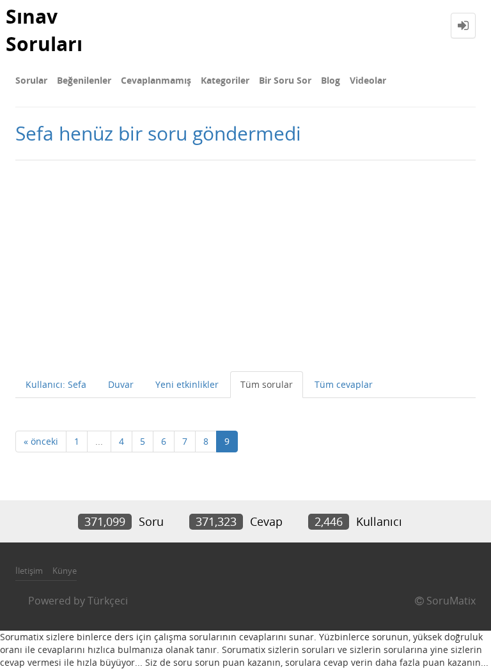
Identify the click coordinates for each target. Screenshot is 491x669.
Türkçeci (108, 601)
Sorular (31, 80)
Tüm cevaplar (344, 384)
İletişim (29, 570)
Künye (64, 570)
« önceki (41, 441)
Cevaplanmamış (156, 80)
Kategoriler (225, 80)
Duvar (121, 384)
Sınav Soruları (44, 30)
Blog (330, 80)
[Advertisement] (245, 262)
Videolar (368, 80)
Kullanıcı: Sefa (56, 384)
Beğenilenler (84, 80)
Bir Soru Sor (285, 80)
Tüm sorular (266, 384)
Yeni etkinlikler (187, 384)
